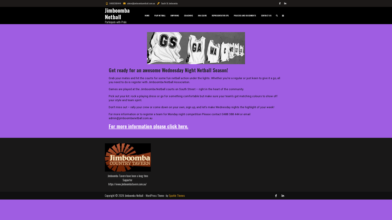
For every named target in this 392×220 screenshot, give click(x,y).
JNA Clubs (202, 15)
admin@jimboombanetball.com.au (141, 3)
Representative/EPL (220, 15)
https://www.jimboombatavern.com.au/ (127, 184)
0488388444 (115, 3)
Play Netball (159, 15)
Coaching (188, 15)
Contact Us (266, 15)
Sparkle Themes (177, 196)
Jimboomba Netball (117, 13)
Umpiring (174, 15)
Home (147, 15)
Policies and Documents (245, 15)
